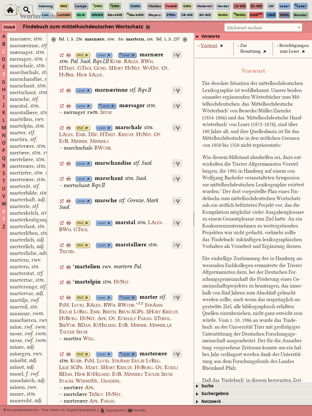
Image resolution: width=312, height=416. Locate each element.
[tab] (253, 36)
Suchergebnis (215, 394)
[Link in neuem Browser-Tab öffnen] (86, 55)
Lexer (101, 55)
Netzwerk (211, 401)
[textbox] (263, 27)
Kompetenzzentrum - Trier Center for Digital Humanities (51, 410)
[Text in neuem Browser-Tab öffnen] (221, 45)
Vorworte (210, 36)
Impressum (114, 410)
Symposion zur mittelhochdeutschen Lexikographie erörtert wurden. (253, 184)
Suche (207, 386)
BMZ (80, 55)
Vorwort (209, 45)
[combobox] (263, 27)
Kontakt (139, 410)
